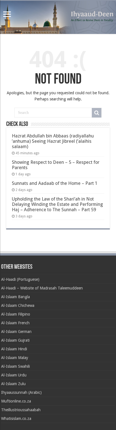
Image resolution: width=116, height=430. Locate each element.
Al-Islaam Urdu (13, 375)
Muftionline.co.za (16, 401)
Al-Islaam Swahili (15, 366)
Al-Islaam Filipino (15, 314)
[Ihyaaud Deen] (58, 17)
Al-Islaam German (16, 331)
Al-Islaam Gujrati (15, 340)
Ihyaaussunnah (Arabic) (21, 392)
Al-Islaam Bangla (15, 297)
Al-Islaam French (15, 323)
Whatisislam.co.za (16, 418)
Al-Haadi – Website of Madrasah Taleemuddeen (42, 288)
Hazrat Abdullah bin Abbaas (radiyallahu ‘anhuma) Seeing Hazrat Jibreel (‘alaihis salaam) (53, 141)
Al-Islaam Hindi (14, 349)
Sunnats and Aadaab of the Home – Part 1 (54, 183)
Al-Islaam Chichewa (17, 305)
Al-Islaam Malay (14, 357)
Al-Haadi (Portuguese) (20, 279)
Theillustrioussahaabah (21, 410)
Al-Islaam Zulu (13, 383)
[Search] (96, 113)
